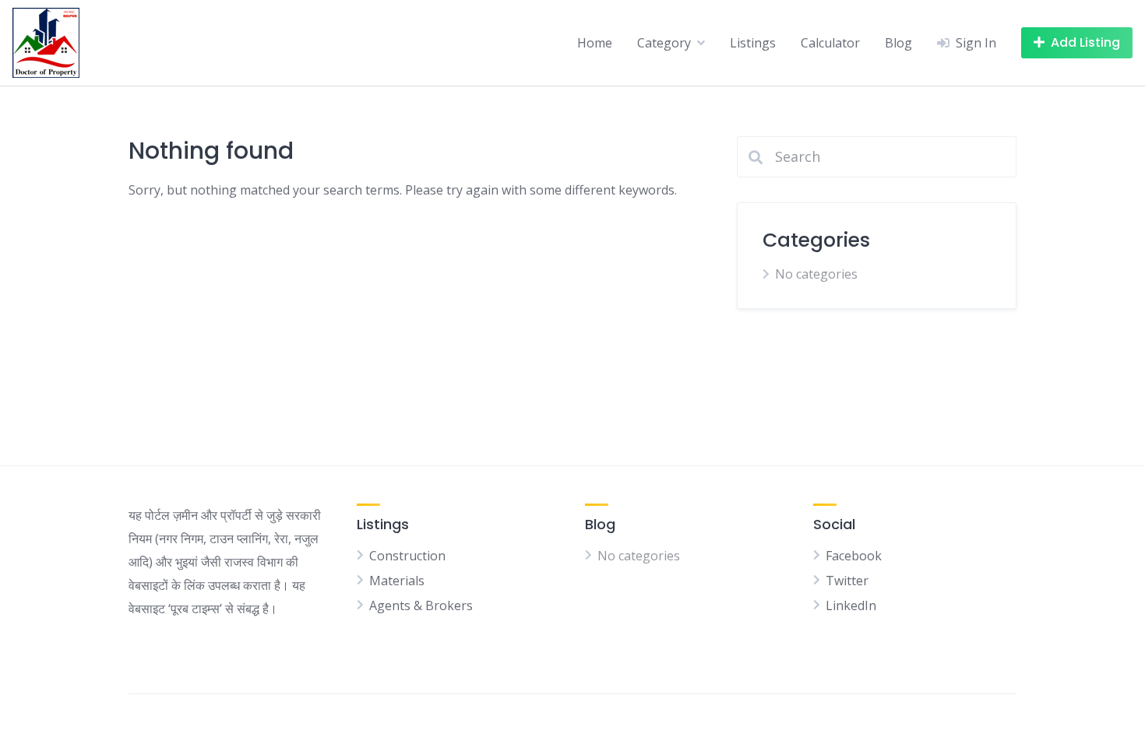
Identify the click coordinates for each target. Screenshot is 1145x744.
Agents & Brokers (421, 605)
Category (664, 42)
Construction (407, 555)
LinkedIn (851, 605)
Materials (397, 580)
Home (594, 42)
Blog (898, 42)
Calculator (830, 42)
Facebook (854, 555)
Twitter (847, 580)
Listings (753, 42)
